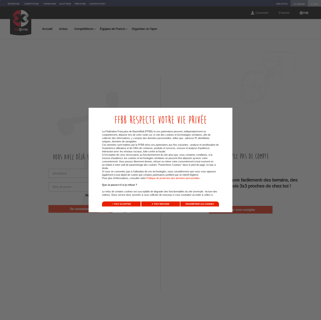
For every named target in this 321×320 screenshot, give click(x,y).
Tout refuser (161, 204)
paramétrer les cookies (200, 204)
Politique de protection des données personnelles (173, 178)
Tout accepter (122, 204)
